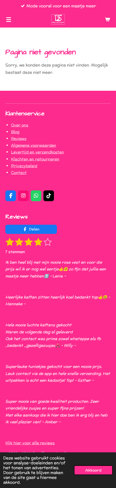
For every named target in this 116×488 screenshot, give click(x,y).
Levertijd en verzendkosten (37, 152)
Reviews (18, 138)
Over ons (19, 125)
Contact (19, 172)
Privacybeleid (24, 166)
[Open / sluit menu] (9, 19)
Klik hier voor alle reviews (30, 443)
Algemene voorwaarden (33, 145)
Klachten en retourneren (35, 159)
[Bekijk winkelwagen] (107, 19)
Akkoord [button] (93, 470)
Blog (15, 131)
